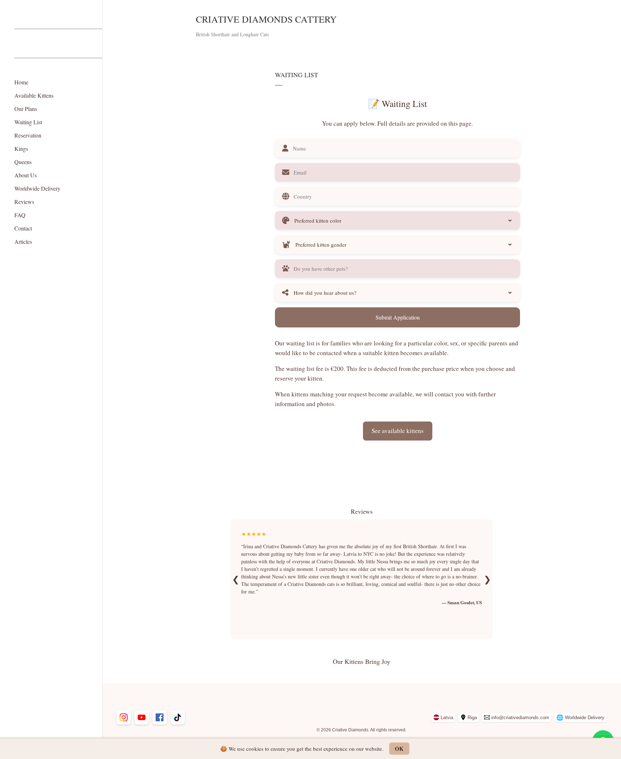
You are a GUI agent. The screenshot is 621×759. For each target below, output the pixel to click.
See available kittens (398, 431)
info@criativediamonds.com (520, 717)
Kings (21, 148)
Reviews (24, 201)
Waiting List (28, 122)
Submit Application (398, 317)
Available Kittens (34, 95)
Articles (23, 241)
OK (399, 749)
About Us (25, 175)
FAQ (20, 215)
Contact (23, 228)
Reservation (27, 135)
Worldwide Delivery (37, 188)
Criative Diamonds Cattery (266, 19)
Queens (23, 162)
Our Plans (25, 108)
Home (21, 82)
